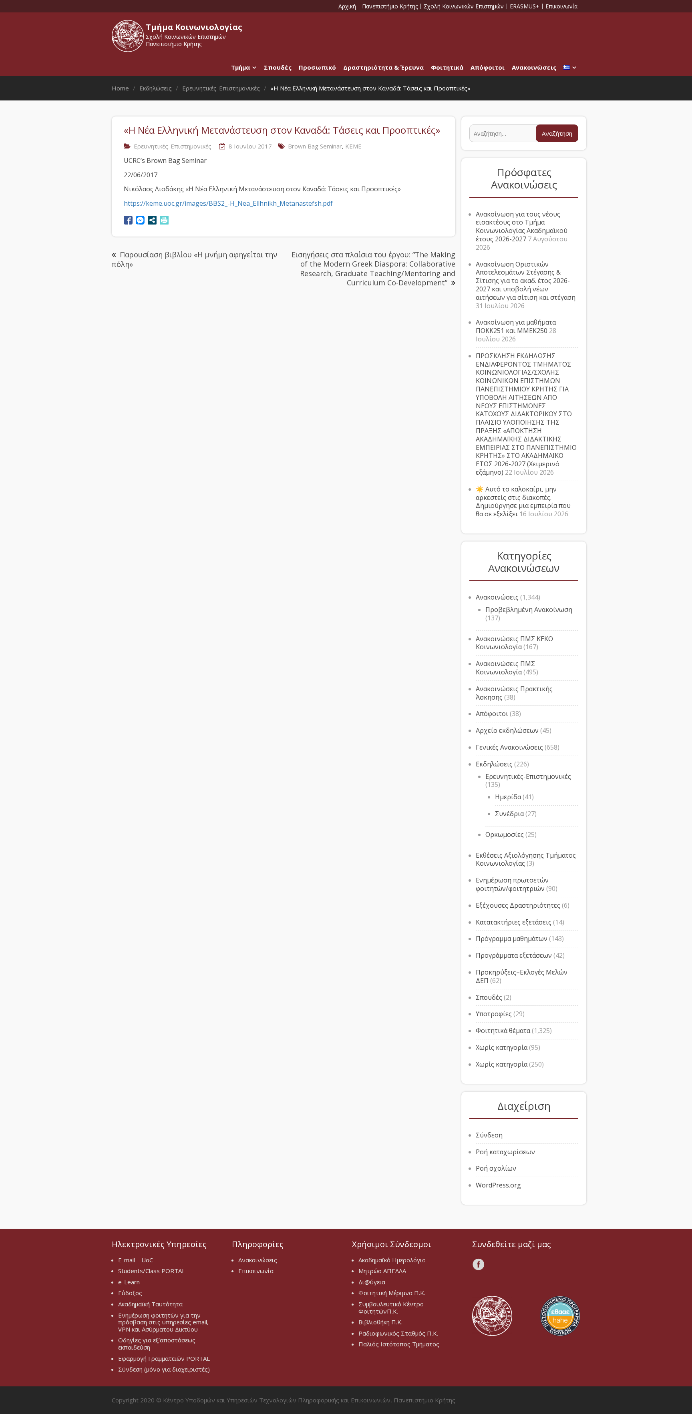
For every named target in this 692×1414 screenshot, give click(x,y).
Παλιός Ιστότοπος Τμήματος (398, 1344)
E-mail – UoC (135, 1260)
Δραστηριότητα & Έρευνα (383, 67)
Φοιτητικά (447, 67)
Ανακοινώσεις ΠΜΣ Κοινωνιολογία (505, 667)
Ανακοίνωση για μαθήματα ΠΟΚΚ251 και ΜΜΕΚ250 (516, 326)
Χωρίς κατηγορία (501, 1047)
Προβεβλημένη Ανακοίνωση (528, 609)
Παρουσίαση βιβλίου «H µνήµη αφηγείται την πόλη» (194, 259)
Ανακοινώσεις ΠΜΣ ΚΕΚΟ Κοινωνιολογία (514, 643)
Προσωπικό (317, 67)
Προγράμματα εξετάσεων (514, 955)
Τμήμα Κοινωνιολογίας (194, 27)
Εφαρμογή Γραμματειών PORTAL (164, 1358)
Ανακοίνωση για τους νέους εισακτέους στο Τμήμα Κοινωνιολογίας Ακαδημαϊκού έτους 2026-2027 (521, 226)
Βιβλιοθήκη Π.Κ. (380, 1322)
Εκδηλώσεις (494, 764)
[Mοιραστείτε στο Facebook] (128, 220)
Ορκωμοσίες (504, 834)
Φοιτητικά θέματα (503, 1030)
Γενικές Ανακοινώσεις (509, 747)
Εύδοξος (130, 1293)
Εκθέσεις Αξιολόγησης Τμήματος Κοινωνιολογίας (526, 859)
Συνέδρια (509, 813)
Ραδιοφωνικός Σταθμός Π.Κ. (398, 1333)
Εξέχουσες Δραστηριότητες (518, 905)
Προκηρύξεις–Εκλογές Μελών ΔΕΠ (521, 976)
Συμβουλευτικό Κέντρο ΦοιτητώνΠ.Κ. (391, 1307)
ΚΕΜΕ (353, 146)
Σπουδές (278, 67)
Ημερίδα (508, 796)
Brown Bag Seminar (315, 146)
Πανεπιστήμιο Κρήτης (390, 6)
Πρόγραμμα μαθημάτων (511, 938)
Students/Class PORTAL (151, 1271)
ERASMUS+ (524, 6)
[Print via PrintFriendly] (164, 220)
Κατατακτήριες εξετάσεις (513, 922)
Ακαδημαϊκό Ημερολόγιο (392, 1260)
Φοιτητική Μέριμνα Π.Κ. (391, 1293)
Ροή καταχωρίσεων (505, 1151)
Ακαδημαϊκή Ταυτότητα (150, 1304)
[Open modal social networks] (152, 220)
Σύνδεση (489, 1135)
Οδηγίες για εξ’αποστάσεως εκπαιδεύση (156, 1343)
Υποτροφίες (494, 1013)
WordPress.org (498, 1185)
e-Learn (129, 1282)
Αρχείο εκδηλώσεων (507, 730)
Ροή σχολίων (496, 1168)
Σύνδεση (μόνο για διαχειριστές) (164, 1369)
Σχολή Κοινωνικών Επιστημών (464, 6)
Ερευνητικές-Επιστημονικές (172, 146)
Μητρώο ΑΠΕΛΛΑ (382, 1271)
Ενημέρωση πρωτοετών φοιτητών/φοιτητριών (512, 884)
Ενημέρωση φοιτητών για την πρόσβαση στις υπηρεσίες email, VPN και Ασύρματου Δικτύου (163, 1322)
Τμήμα (240, 67)
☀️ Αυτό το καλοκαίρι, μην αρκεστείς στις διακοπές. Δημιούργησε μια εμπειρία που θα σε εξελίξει (523, 501)
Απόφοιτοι (488, 67)
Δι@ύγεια (371, 1282)
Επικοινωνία (561, 6)
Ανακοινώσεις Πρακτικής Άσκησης (514, 693)
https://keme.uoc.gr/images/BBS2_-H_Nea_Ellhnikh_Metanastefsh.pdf (228, 203)
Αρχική (347, 6)
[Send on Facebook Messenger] (140, 220)
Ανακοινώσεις (534, 67)
